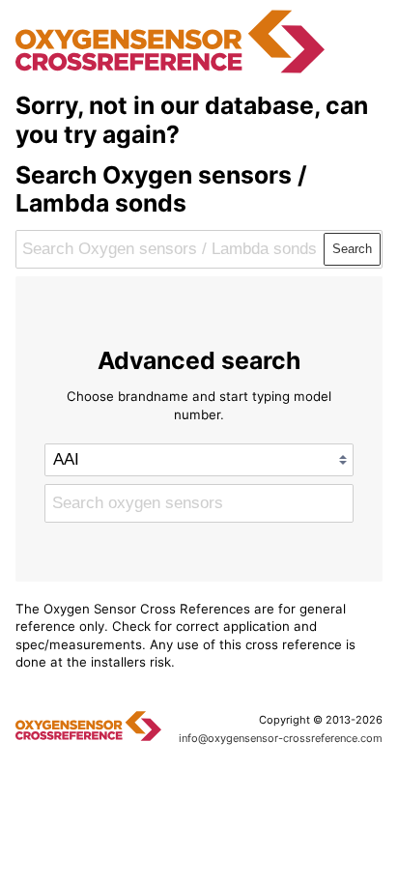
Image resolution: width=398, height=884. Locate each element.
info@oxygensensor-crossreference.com (281, 738)
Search (352, 249)
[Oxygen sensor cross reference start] (170, 70)
